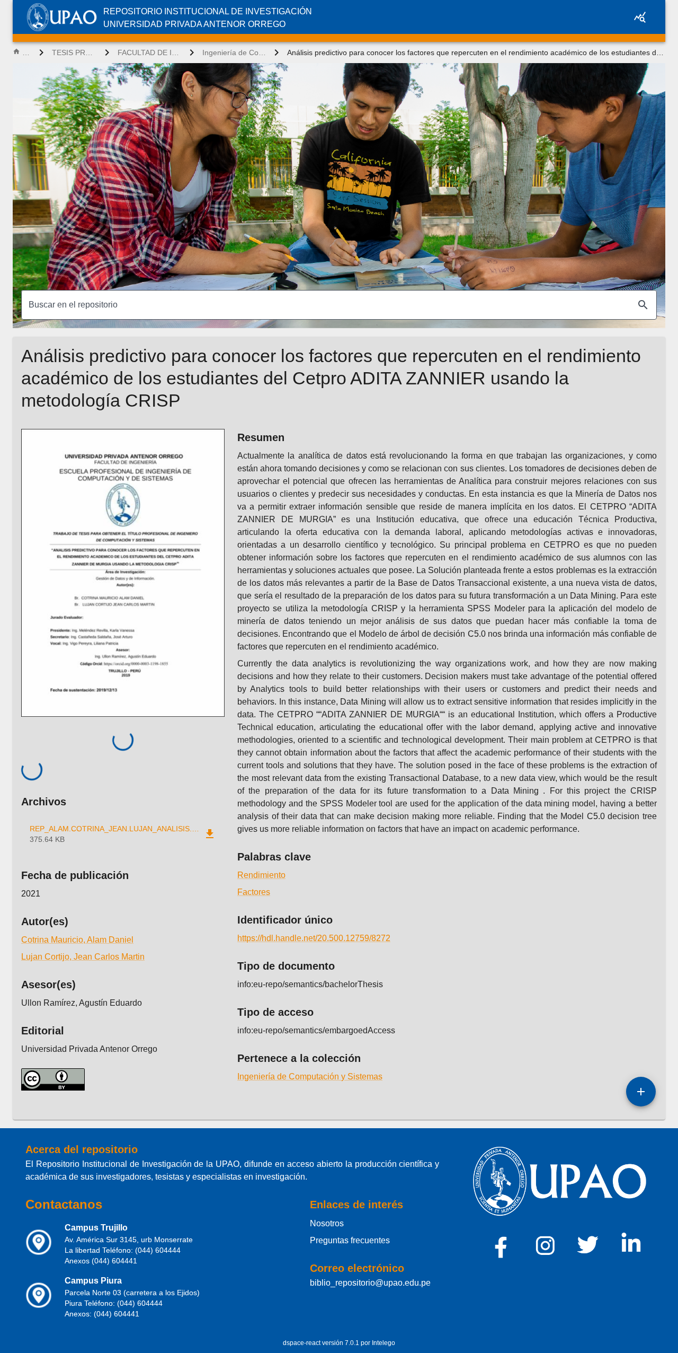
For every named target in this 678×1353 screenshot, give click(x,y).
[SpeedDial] (641, 1091)
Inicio (26, 52)
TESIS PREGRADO (74, 52)
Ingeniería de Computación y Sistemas (234, 52)
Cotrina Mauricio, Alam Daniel (77, 939)
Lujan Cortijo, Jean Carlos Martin (83, 956)
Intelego (383, 1343)
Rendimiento (261, 875)
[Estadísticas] (640, 17)
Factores (253, 892)
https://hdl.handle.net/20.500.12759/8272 (313, 938)
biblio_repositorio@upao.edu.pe (370, 1282)
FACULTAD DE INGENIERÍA (149, 52)
